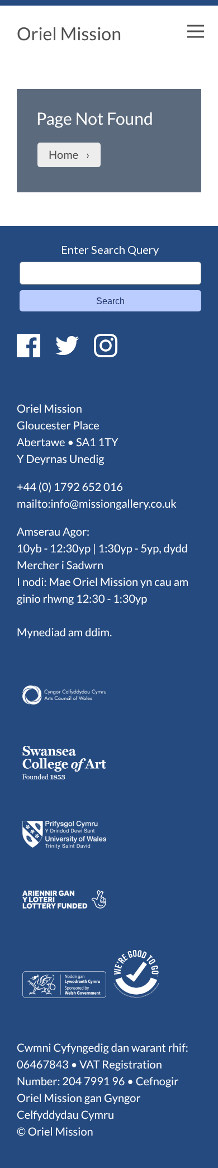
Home (63, 155)
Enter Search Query (110, 249)
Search (110, 301)
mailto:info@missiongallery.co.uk (97, 503)
